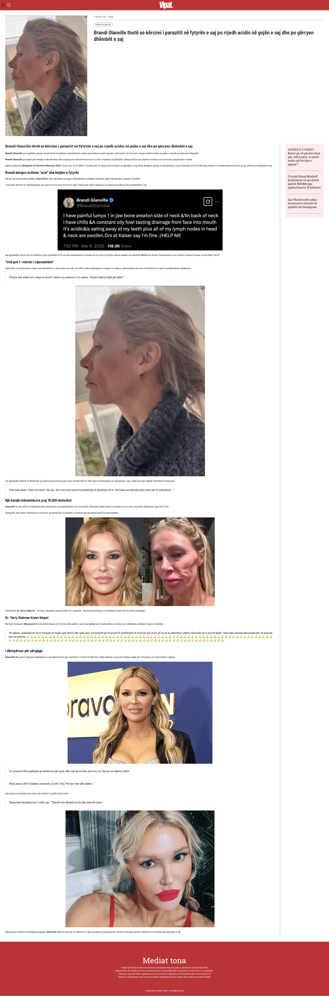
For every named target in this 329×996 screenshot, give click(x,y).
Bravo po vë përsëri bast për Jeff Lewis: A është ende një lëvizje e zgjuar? (304, 158)
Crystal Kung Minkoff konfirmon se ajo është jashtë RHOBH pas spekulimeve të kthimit (304, 181)
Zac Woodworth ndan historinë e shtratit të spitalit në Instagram (302, 203)
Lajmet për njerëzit (103, 24)
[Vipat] (165, 5)
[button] (9, 5)
